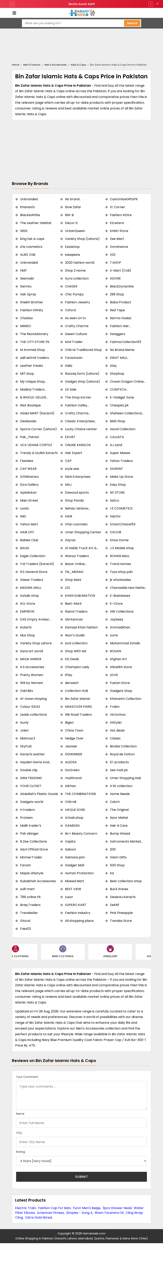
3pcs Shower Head (117, 1208)
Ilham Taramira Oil (109, 1212)
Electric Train (25, 1208)
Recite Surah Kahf (82, 4)
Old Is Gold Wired (38, 1217)
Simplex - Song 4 (79, 1212)
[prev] (12, 4)
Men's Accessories (56, 64)
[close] (157, 4)
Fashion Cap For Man (54, 1208)
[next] (150, 4)
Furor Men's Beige (86, 1208)
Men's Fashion (31, 64)
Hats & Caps (78, 64)
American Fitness (50, 1212)
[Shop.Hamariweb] (81, 13)
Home (15, 64)
